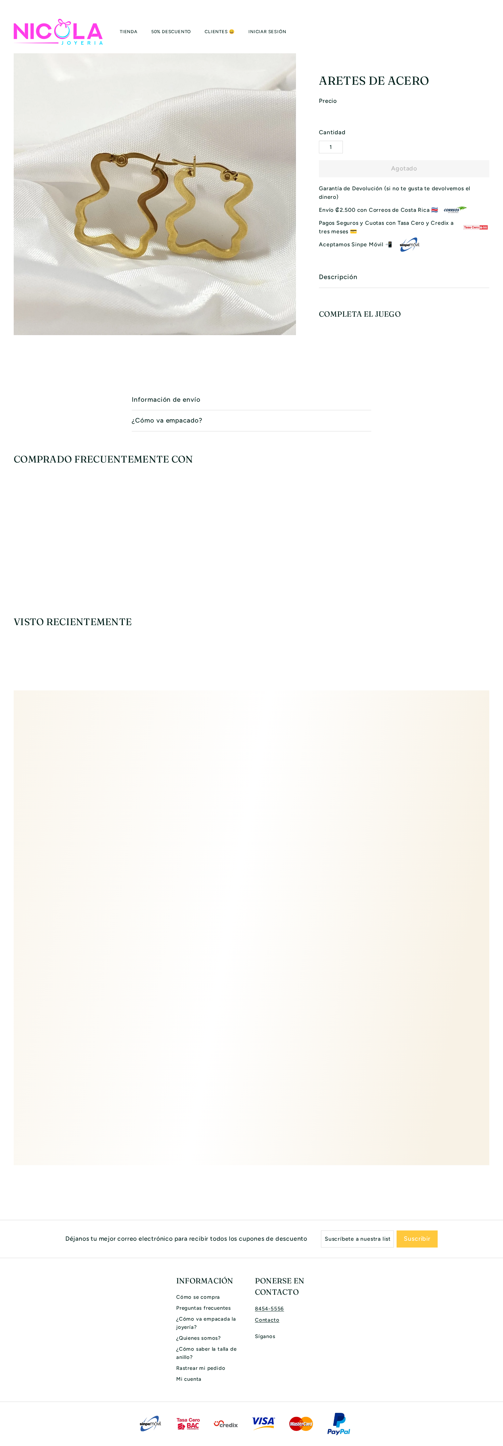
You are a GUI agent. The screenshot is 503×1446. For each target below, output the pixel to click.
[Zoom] (155, 194)
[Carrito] (489, 31)
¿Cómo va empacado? (167, 420)
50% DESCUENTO (171, 31)
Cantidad (332, 132)
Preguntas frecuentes (203, 1308)
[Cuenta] (481, 31)
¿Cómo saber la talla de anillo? (206, 1353)
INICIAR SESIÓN (267, 31)
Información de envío (166, 399)
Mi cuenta (189, 1379)
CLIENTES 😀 (220, 31)
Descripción (338, 277)
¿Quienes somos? (198, 1338)
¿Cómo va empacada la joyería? (206, 1323)
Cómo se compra (198, 1297)
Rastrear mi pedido (200, 1368)
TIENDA (129, 31)
